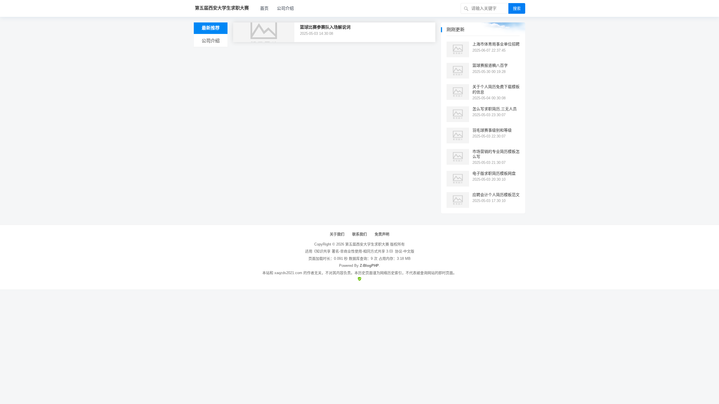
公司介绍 (285, 8)
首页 (264, 8)
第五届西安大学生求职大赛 (367, 244)
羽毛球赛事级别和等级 (492, 130)
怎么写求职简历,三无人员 (494, 109)
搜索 (517, 8)
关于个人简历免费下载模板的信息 (496, 89)
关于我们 (337, 234)
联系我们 (359, 234)
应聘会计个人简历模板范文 (496, 194)
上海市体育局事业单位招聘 (496, 44)
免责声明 (382, 234)
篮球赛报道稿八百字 (490, 65)
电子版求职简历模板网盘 (494, 173)
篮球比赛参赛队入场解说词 (325, 27)
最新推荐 (211, 28)
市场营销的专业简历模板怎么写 (496, 154)
